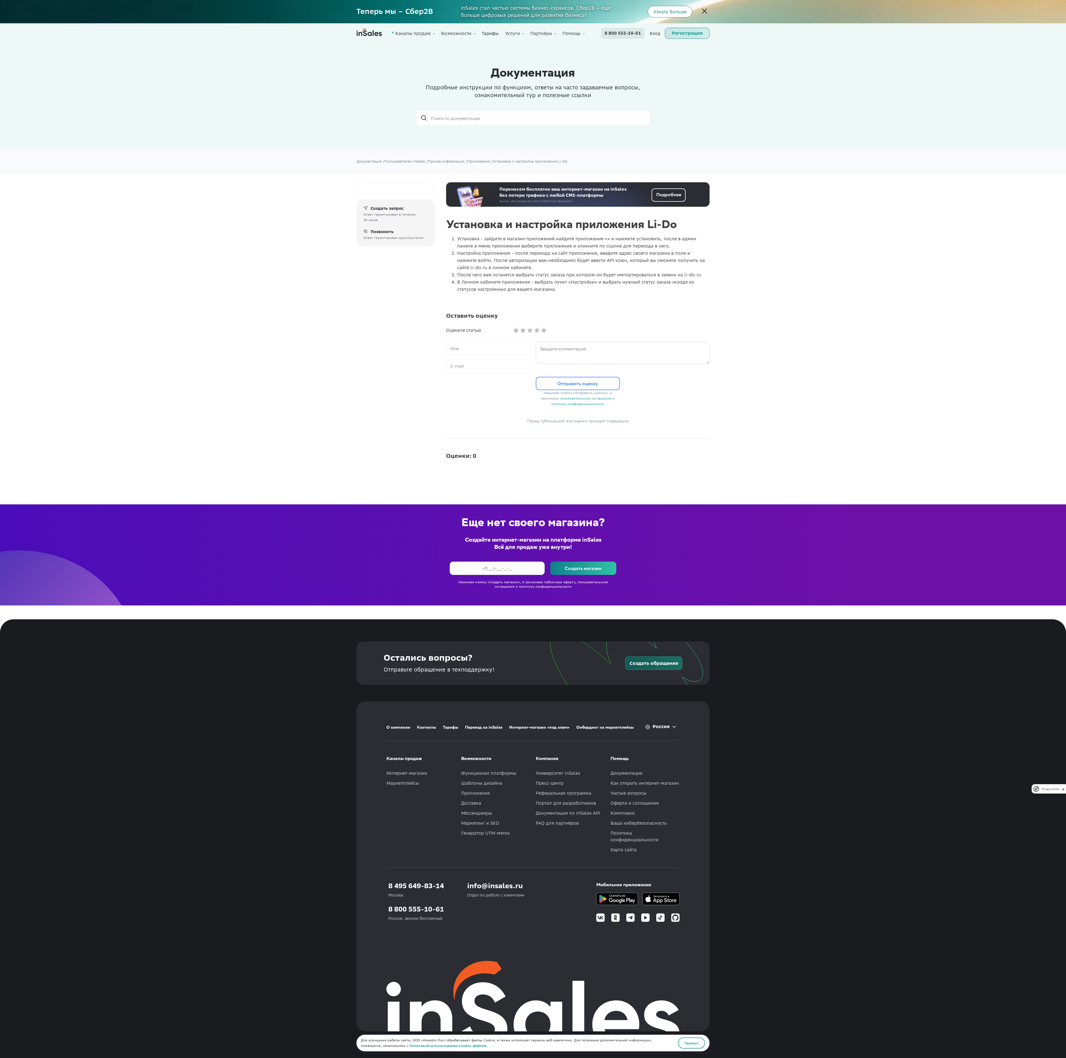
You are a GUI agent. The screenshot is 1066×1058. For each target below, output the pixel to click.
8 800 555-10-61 (623, 33)
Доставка (471, 803)
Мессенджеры (476, 813)
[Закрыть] (705, 12)
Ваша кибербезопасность (638, 823)
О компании (398, 727)
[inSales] (369, 33)
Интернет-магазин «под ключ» (539, 727)
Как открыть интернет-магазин (644, 783)
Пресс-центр (550, 783)
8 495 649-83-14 (416, 886)
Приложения (475, 793)
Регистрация (687, 33)
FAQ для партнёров (557, 823)
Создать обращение (654, 663)
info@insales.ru (495, 886)
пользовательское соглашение (585, 398)
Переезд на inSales (483, 727)
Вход (655, 33)
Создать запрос (387, 208)
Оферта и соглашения (634, 803)
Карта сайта (623, 849)
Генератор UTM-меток (485, 833)
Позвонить (382, 231)
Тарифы (490, 33)
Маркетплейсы (402, 783)
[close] (1063, 788)
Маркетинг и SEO (480, 823)
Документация (626, 773)
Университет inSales (558, 773)
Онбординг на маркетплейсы (605, 727)
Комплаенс (622, 813)
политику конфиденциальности (577, 404)
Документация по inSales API (568, 813)
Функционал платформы (488, 773)
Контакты (426, 727)
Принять (691, 1043)
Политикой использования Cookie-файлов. (448, 1046)
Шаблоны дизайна (481, 783)
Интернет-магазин (406, 773)
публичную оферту (559, 582)
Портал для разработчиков (566, 803)
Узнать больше (670, 11)
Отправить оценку (577, 383)
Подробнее (668, 194)
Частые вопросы (628, 793)
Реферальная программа (563, 793)
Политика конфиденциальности (634, 836)
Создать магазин (583, 568)
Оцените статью (463, 330)
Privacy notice (1050, 788)
